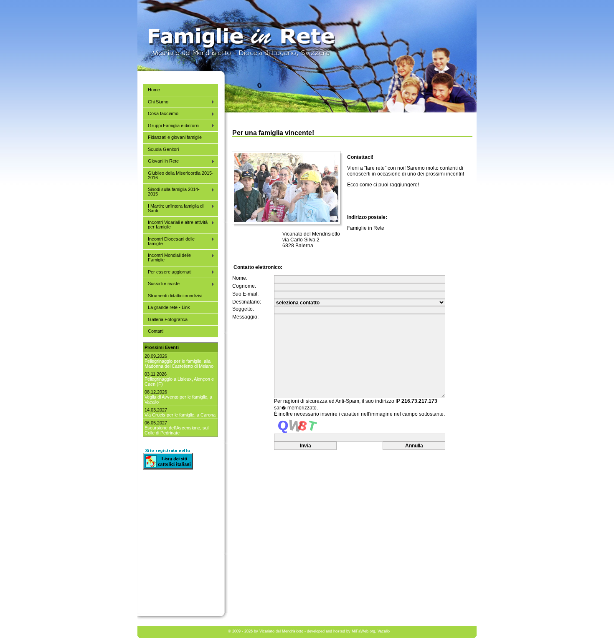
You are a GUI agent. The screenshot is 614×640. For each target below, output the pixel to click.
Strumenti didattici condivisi (175, 295)
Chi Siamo (155, 102)
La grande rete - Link (169, 307)
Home (154, 89)
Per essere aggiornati (167, 272)
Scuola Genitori (163, 149)
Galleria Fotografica (168, 319)
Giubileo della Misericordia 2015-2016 (180, 175)
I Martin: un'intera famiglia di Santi (173, 208)
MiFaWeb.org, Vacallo (371, 631)
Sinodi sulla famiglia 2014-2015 (171, 191)
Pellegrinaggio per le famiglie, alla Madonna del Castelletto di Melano (179, 364)
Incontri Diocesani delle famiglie (169, 241)
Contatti (155, 331)
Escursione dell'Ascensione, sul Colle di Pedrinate (176, 430)
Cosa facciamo (160, 113)
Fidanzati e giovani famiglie (175, 137)
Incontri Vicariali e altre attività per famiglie (175, 224)
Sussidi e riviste (161, 283)
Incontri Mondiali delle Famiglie (167, 257)
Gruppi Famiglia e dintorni (171, 125)
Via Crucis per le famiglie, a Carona (180, 414)
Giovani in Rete (161, 161)
